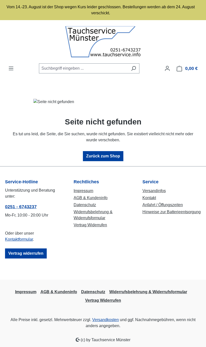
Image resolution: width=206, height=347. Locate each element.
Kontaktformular (19, 239)
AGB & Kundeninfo (91, 198)
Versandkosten (105, 320)
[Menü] (11, 68)
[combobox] (83, 68)
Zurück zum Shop (103, 156)
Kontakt (149, 198)
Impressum (83, 191)
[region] (103, 10)
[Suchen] (133, 68)
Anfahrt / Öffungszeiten (162, 205)
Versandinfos (154, 191)
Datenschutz (85, 205)
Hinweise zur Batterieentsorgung (171, 212)
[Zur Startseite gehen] (103, 41)
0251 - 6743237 (21, 206)
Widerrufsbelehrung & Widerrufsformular (148, 292)
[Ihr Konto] (167, 68)
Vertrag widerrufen (25, 253)
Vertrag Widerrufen (90, 225)
